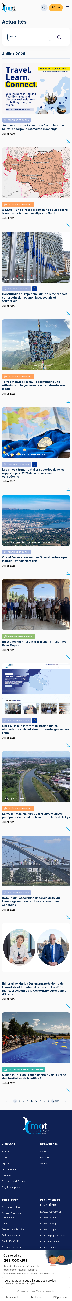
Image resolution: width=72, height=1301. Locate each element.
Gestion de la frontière (13, 1229)
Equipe (5, 1164)
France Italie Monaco (50, 1242)
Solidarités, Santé (10, 1241)
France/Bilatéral (48, 1218)
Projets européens (11, 1187)
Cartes (43, 1164)
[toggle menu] (68, 7)
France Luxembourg (50, 1248)
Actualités (45, 1152)
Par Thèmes (10, 1200)
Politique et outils (11, 1235)
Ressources (49, 1145)
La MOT (6, 1158)
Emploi (5, 1224)
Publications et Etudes (13, 1181)
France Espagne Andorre (52, 1236)
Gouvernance (9, 1170)
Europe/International (50, 1212)
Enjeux (5, 1152)
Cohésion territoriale (12, 1207)
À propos (8, 1145)
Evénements (46, 1158)
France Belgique (48, 1230)
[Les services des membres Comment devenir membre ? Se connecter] (56, 7)
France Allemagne (49, 1224)
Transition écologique (12, 1247)
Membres (6, 1176)
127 (57, 1101)
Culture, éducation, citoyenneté (11, 1215)
